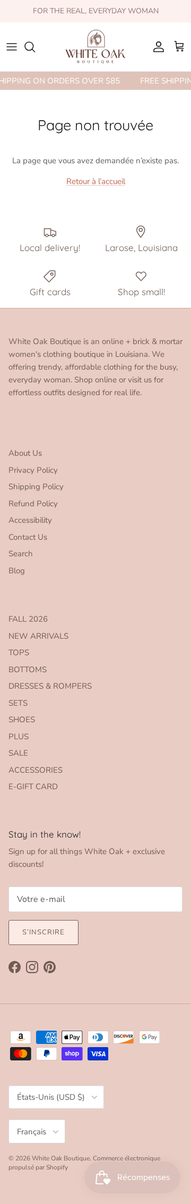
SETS (18, 703)
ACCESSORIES (35, 770)
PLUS (18, 736)
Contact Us (27, 537)
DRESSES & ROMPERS (50, 686)
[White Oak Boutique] (95, 47)
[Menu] (11, 46)
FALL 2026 (28, 619)
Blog (16, 570)
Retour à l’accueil (95, 181)
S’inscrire (43, 932)
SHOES (21, 719)
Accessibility (30, 520)
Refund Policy (33, 503)
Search (20, 553)
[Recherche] (35, 46)
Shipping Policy (36, 486)
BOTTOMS (27, 669)
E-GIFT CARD (33, 786)
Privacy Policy (33, 470)
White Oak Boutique (61, 1158)
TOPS (18, 652)
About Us (25, 453)
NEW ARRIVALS (38, 636)
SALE (18, 753)
